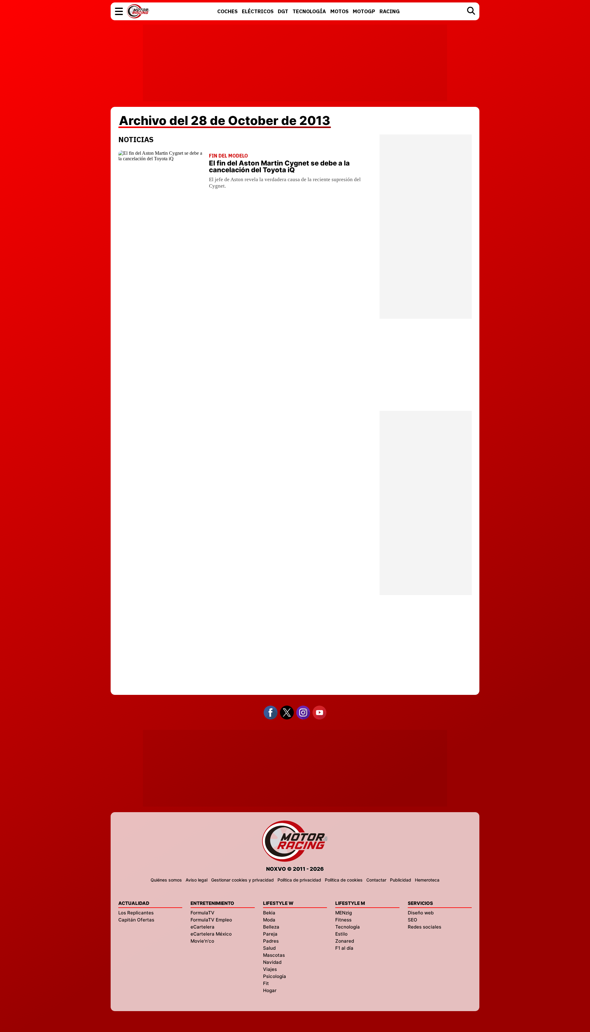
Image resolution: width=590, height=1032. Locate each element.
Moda (269, 920)
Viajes (270, 969)
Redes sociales (424, 927)
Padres (271, 941)
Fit (266, 983)
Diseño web (421, 913)
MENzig (343, 913)
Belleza (271, 927)
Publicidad (400, 879)
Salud (269, 948)
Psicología (274, 976)
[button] (119, 11)
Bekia (269, 913)
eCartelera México (211, 934)
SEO (412, 920)
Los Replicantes (136, 913)
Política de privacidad (299, 879)
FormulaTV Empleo (211, 920)
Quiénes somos (166, 879)
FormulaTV (202, 913)
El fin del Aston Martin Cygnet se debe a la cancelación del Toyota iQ (279, 166)
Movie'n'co (202, 941)
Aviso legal (196, 879)
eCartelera (202, 927)
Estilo (341, 934)
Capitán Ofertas (136, 920)
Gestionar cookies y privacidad (242, 879)
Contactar (376, 879)
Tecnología (347, 927)
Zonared (344, 941)
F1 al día (344, 948)
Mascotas (274, 955)
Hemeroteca (427, 879)
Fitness (343, 920)
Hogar (270, 990)
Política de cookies (344, 879)
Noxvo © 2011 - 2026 (295, 869)
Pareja (270, 934)
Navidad (272, 962)
